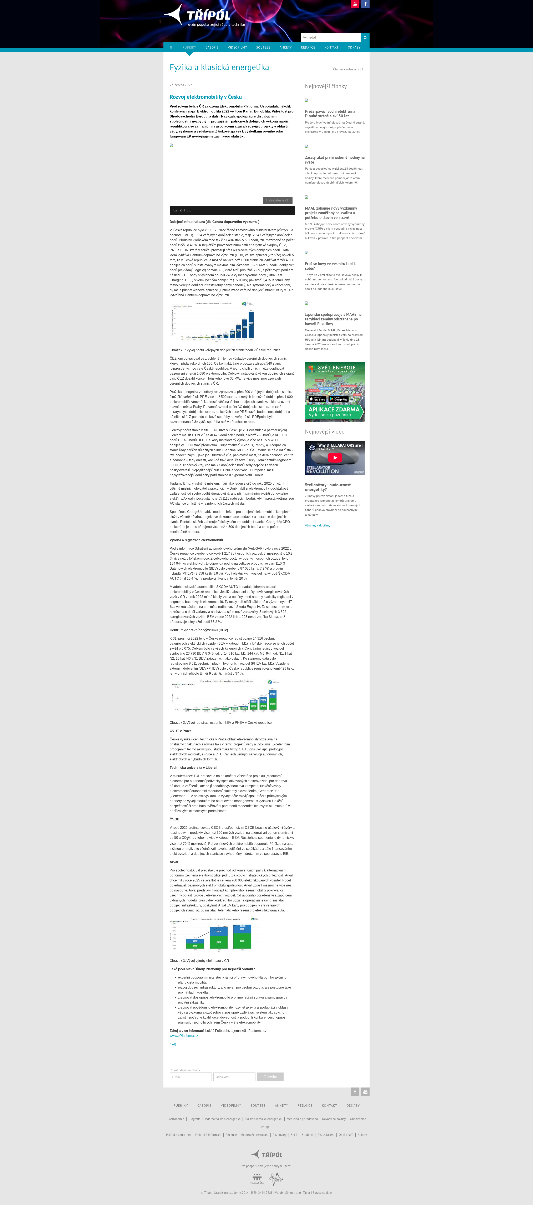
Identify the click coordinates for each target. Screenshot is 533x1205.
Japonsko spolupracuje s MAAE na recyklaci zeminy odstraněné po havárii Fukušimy (333, 319)
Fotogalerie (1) (277, 200)
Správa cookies (322, 1193)
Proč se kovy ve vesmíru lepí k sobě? (330, 266)
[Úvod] (176, 49)
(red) (173, 1044)
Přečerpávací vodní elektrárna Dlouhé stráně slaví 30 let (330, 113)
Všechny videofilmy (317, 525)
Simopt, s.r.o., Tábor (297, 1193)
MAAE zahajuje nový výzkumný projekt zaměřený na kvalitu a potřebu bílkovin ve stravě (331, 213)
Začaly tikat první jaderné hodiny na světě (335, 159)
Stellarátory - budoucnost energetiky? (328, 487)
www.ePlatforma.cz (184, 1036)
